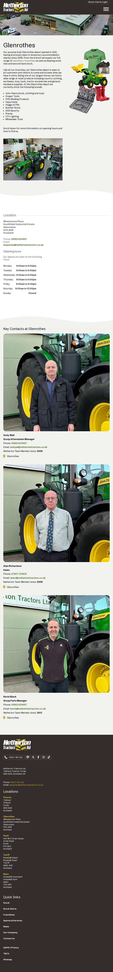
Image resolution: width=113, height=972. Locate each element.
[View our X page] (33, 757)
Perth (6, 835)
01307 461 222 (17, 782)
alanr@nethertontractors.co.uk (27, 577)
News (6, 926)
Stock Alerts (10, 909)
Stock (6, 903)
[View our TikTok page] (49, 757)
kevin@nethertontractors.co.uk (28, 708)
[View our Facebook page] (38, 757)
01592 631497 (19, 239)
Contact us (9, 938)
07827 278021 (19, 573)
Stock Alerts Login (98, 2)
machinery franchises (24, 60)
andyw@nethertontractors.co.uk (28, 447)
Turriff (6, 855)
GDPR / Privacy (11, 947)
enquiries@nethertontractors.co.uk (23, 244)
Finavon (7, 797)
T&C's (6, 953)
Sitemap (7, 959)
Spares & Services (12, 920)
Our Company (10, 932)
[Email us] (28, 757)
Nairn (6, 874)
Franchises (9, 915)
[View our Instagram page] (43, 757)
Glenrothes (8, 816)
